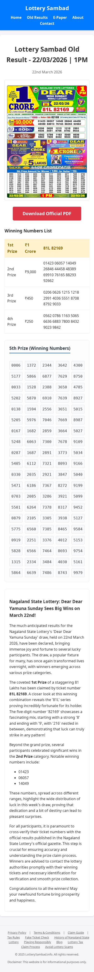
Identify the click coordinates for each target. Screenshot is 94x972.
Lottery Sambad (47, 8)
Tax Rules (13, 937)
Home (16, 17)
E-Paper (60, 17)
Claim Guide (76, 932)
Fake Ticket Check (37, 937)
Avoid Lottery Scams (59, 947)
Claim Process (30, 947)
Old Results (37, 17)
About (78, 17)
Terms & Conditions (47, 932)
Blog (59, 942)
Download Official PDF (47, 213)
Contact (47, 23)
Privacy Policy (17, 932)
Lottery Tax (75, 942)
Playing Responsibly (37, 942)
